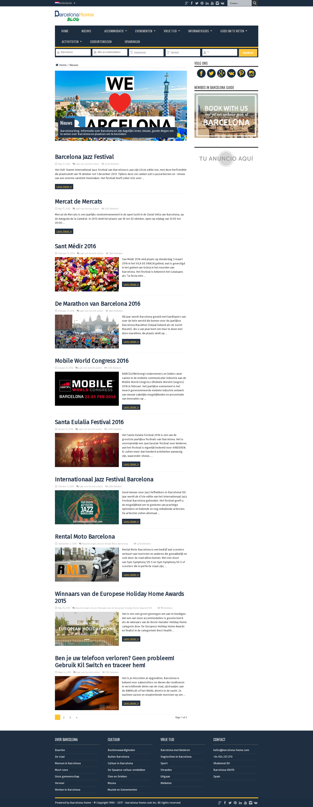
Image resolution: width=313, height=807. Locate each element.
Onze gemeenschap (67, 776)
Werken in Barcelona (67, 789)
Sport (164, 763)
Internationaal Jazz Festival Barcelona (104, 479)
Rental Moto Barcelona (85, 536)
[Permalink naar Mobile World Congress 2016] (87, 404)
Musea (112, 783)
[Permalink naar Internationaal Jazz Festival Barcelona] (87, 523)
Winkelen (166, 783)
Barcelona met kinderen (175, 750)
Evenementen (143, 31)
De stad (60, 756)
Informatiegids (198, 31)
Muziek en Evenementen (122, 789)
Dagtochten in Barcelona (176, 756)
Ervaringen (132, 41)
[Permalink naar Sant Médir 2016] (87, 290)
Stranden (166, 769)
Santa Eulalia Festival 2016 (89, 422)
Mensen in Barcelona (68, 763)
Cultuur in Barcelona (120, 763)
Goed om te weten (232, 31)
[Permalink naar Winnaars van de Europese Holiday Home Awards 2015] (87, 644)
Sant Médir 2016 (75, 246)
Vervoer (60, 783)
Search (248, 53)
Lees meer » (64, 186)
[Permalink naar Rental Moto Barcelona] (87, 580)
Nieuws (86, 31)
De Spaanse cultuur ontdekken (126, 769)
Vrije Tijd (170, 31)
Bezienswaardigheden (121, 750)
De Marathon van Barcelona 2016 (97, 303)
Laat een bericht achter (87, 164)
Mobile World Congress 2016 (92, 360)
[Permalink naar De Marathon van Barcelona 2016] (87, 347)
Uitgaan (165, 776)
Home (64, 31)
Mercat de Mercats (78, 201)
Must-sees (61, 769)
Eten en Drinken (117, 776)
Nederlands (65, 3)
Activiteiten (70, 41)
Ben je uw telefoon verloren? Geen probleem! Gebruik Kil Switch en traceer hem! (114, 662)
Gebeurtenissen (101, 41)
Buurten (60, 750)
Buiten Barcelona (118, 756)
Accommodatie (114, 31)
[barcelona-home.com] (74, 18)
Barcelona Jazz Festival (84, 156)
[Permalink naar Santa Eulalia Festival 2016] (87, 466)
